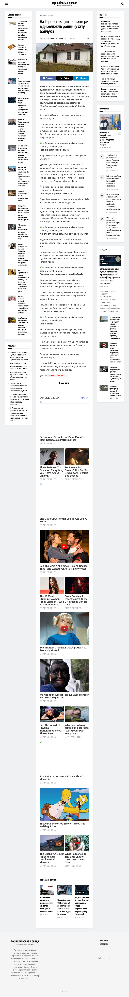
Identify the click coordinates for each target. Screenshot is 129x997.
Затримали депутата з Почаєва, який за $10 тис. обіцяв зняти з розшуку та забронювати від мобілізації (19, 399)
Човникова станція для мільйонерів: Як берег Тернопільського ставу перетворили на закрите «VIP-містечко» (24, 176)
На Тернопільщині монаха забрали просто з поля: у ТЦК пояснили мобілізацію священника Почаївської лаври (110, 41)
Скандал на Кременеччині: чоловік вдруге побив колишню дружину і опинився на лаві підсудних (23, 213)
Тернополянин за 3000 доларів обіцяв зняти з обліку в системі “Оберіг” (19, 365)
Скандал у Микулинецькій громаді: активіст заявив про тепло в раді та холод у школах (115, 374)
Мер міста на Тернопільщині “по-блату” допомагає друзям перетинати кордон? (107, 139)
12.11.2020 (71, 38)
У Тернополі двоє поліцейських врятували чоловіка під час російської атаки (23, 232)
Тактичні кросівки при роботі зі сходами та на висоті (23, 195)
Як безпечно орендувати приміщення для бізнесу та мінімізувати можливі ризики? (23, 66)
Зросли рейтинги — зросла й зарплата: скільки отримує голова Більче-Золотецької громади (110, 56)
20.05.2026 (80, 918)
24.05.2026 (62, 918)
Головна (43, 15)
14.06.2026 (44, 915)
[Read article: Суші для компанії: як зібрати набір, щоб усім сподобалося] (12, 47)
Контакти (104, 940)
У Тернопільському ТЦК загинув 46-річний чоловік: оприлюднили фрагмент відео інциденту (64, 905)
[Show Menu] (6, 4)
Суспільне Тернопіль (57, 376)
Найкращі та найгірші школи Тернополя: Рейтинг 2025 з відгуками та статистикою (113, 181)
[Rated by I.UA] (103, 959)
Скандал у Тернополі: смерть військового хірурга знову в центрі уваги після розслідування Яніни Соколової (115, 352)
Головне (45, 892)
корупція (80, 892)
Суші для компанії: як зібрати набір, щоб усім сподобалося (23, 49)
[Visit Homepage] (64, 3)
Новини (50, 15)
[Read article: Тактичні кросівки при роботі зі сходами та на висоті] (12, 193)
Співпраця (104, 944)
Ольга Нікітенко (57, 38)
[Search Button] (122, 4)
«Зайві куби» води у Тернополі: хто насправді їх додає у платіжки (110, 81)
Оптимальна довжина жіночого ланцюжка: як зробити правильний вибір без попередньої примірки (23, 30)
